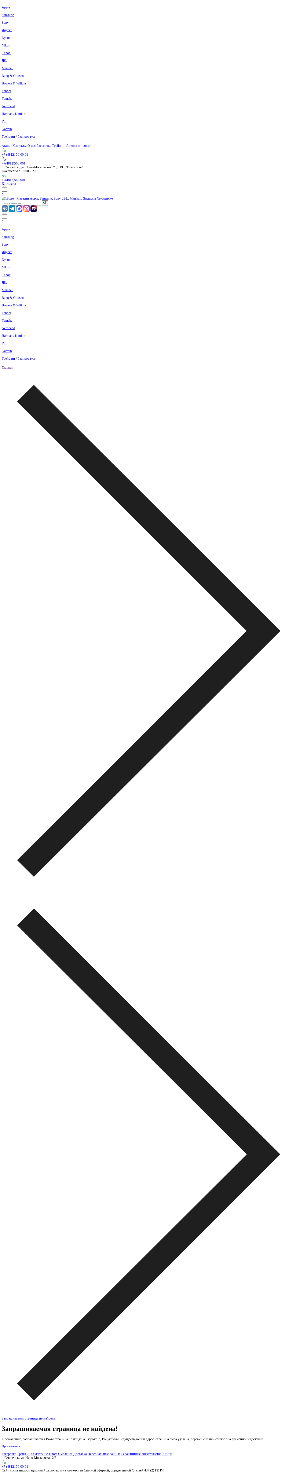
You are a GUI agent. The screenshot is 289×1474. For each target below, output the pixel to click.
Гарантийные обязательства (141, 1454)
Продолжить (11, 1446)
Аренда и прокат (78, 145)
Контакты (19, 145)
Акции (7, 145)
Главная (7, 367)
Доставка (80, 1454)
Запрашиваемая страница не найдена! (29, 1418)
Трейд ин (58, 145)
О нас (32, 145)
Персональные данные (104, 1454)
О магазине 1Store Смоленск (52, 1454)
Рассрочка (44, 145)
